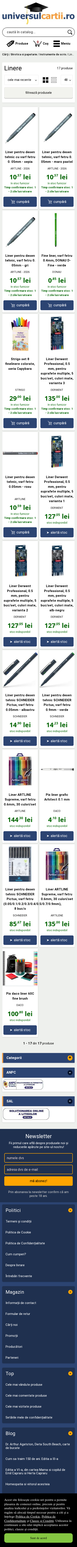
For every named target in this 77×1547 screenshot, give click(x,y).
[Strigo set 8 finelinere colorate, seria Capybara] (20, 350)
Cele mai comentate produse (26, 1395)
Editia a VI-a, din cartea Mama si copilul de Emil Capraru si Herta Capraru (35, 1471)
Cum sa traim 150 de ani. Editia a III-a (32, 1459)
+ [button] (69, 1057)
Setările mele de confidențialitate (29, 1417)
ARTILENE (57, 915)
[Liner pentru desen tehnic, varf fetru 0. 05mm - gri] (20, 247)
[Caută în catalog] (70, 32)
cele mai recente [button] (19, 80)
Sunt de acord (38, 1538)
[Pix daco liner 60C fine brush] (20, 985)
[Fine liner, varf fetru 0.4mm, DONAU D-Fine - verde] (57, 247)
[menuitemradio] (54, 80)
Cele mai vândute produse (24, 1385)
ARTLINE (15, 168)
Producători (14, 1347)
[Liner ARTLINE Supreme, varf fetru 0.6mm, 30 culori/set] (20, 786)
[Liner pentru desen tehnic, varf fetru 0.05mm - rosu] (20, 468)
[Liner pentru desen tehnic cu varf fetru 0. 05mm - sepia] (20, 143)
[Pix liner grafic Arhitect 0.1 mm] (57, 786)
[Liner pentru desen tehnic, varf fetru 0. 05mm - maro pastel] (57, 143)
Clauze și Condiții (42, 1520)
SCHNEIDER (20, 716)
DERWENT (57, 389)
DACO (57, 811)
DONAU (56, 271)
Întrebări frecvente (19, 1276)
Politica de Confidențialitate (25, 1243)
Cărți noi (12, 1325)
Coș (43, 43)
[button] (61, 43)
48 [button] (66, 80)
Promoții (12, 1336)
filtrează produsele (38, 93)
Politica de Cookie (28, 1516)
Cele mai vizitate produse (23, 1406)
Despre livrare (15, 1265)
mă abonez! (38, 1181)
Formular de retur (18, 1314)
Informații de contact (21, 1303)
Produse (21, 43)
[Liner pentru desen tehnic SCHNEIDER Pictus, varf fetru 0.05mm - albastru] (20, 687)
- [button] (69, 1072)
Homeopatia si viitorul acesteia (28, 1484)
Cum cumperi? (16, 1254)
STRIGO (20, 389)
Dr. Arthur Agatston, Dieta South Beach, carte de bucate (38, 1446)
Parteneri (12, 1358)
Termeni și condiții (18, 1221)
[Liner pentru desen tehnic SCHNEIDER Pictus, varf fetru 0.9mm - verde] (57, 687)
